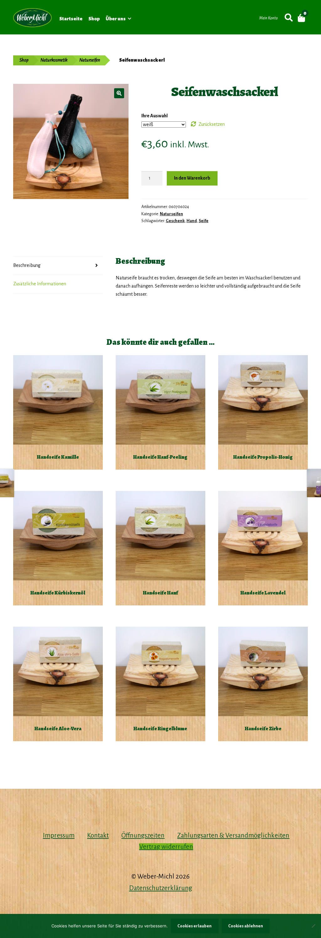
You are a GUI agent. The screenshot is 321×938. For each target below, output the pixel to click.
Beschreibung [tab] (26, 265)
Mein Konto (268, 18)
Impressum (59, 835)
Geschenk (175, 221)
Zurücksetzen (211, 124)
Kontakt (98, 835)
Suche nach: (288, 17)
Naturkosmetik (53, 60)
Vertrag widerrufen (166, 846)
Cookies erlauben (194, 926)
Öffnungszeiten (143, 835)
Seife (203, 221)
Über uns (116, 18)
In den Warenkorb (192, 178)
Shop (94, 18)
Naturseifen (89, 60)
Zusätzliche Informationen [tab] (39, 283)
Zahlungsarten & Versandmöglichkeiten (233, 835)
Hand (192, 221)
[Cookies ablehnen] (313, 926)
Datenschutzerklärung (160, 887)
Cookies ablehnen (245, 926)
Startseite (70, 18)
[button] (119, 93)
